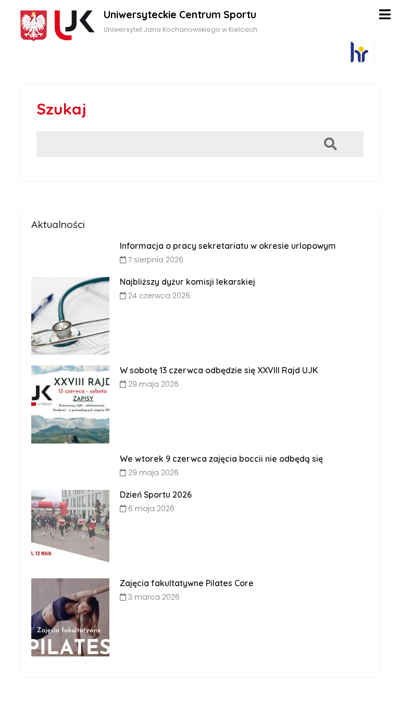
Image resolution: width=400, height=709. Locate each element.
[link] (359, 52)
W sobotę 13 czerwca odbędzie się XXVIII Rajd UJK (219, 370)
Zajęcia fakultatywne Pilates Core (187, 583)
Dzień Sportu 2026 (156, 494)
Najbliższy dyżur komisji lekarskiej (187, 281)
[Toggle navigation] (384, 14)
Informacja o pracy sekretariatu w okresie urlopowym (228, 245)
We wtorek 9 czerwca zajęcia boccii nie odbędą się (221, 458)
